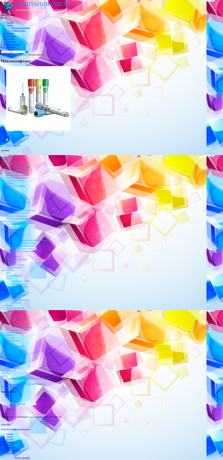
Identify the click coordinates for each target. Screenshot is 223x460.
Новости (10, 39)
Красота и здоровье (20, 28)
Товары (9, 25)
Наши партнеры (13, 44)
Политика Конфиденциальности (15, 429)
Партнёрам (11, 41)
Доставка (10, 36)
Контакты (10, 47)
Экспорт (10, 33)
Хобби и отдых (18, 31)
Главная (9, 22)
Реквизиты (6, 424)
